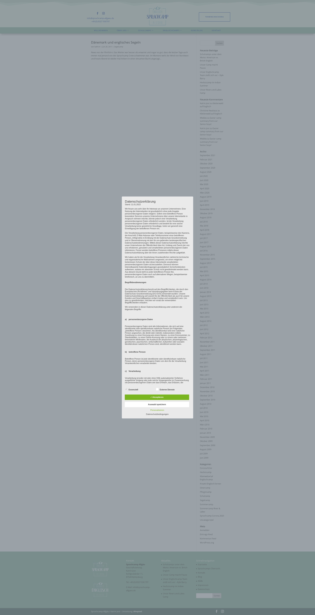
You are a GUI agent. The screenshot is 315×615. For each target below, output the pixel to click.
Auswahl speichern (157, 404)
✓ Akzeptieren (157, 397)
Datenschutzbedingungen (157, 414)
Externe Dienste (167, 390)
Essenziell (133, 390)
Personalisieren (157, 410)
